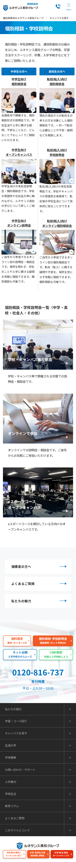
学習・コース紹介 (16, 721)
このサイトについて (17, 830)
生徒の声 (10, 745)
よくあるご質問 (22, 583)
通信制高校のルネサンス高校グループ (23, 18)
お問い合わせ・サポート (20, 769)
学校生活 (10, 793)
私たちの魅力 (21, 601)
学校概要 (10, 757)
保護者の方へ (21, 566)
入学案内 (10, 781)
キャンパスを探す (59, 18)
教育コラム (12, 806)
